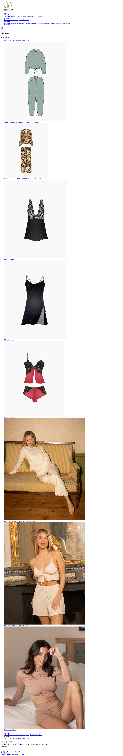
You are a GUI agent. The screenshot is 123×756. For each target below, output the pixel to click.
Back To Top (4, 753)
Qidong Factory (25, 23)
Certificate (33, 16)
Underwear (7, 20)
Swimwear (14, 20)
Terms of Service (19, 754)
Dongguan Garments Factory (12, 23)
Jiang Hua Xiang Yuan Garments (39, 23)
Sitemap (3, 754)
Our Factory (7, 21)
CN (2, 29)
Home (6, 13)
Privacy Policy (10, 754)
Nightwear (20, 20)
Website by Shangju (14, 751)
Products (6, 18)
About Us (7, 15)
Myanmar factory (53, 23)
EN (2, 28)
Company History (25, 16)
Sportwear (26, 20)
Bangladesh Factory (64, 23)
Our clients (39, 16)
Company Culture (15, 16)
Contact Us (7, 25)
